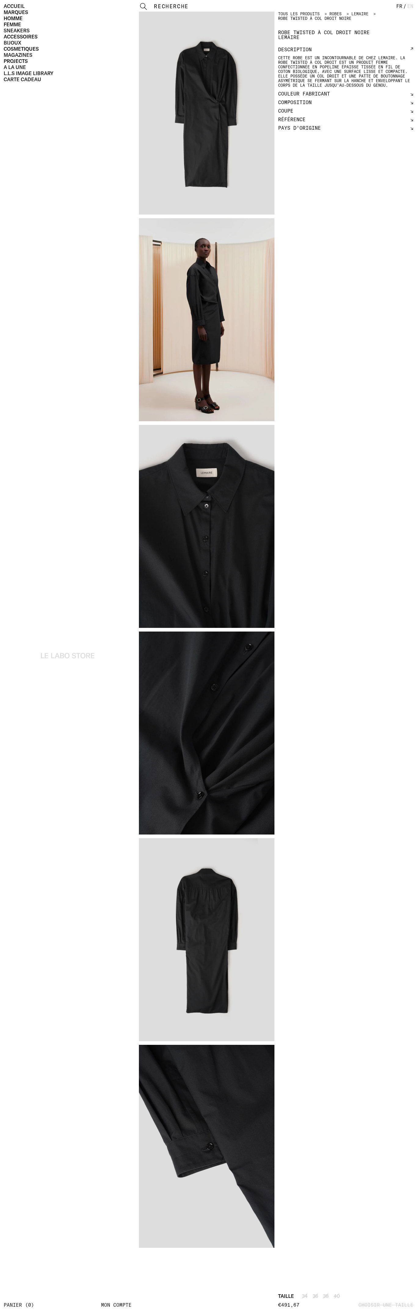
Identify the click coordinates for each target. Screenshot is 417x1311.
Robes (335, 13)
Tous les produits (299, 13)
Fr (399, 6)
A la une (15, 67)
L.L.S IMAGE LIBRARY (28, 73)
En (410, 6)
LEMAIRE (359, 13)
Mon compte (116, 1304)
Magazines (18, 55)
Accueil (14, 6)
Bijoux (12, 43)
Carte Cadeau (22, 79)
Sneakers (17, 30)
